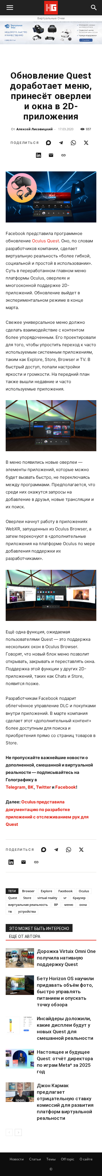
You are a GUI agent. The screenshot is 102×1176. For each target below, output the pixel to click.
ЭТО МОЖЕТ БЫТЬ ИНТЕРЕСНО (39, 928)
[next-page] (18, 1132)
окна (83, 904)
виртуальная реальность (28, 904)
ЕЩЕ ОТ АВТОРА (24, 936)
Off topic (67, 1159)
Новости (17, 1159)
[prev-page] (9, 1132)
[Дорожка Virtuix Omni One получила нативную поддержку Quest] (20, 958)
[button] (94, 7)
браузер (79, 898)
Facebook (65, 891)
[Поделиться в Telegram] (61, 142)
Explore (46, 891)
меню (68, 904)
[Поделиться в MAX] (48, 142)
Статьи (35, 1159)
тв (10, 911)
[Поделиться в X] (86, 142)
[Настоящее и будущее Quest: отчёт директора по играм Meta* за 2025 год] (20, 1058)
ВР (56, 904)
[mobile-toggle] (10, 7)
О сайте (86, 1159)
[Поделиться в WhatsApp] (73, 142)
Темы (51, 1159)
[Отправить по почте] (51, 155)
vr (65, 898)
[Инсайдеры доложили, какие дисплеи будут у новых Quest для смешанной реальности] (20, 1025)
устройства (27, 911)
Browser (28, 891)
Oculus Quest (45, 240)
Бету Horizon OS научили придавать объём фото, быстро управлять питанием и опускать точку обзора (65, 991)
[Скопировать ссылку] (63, 155)
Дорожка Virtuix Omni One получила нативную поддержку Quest (66, 957)
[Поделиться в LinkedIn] (38, 155)
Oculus (84, 891)
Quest (12, 898)
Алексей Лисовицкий (34, 129)
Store (27, 898)
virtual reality (47, 898)
